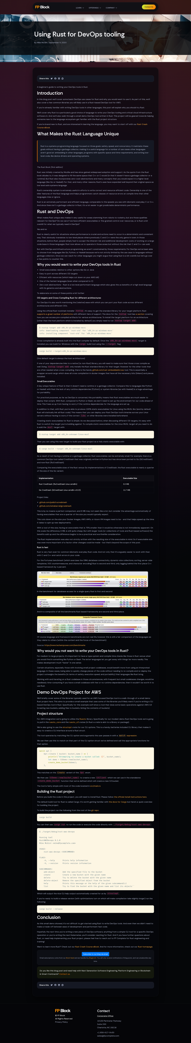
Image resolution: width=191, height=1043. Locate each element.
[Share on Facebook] (55, 78)
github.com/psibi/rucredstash (53, 502)
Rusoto (83, 719)
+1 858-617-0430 (105, 1032)
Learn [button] (79, 8)
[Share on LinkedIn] (59, 78)
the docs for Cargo (118, 802)
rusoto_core (55, 722)
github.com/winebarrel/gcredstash (55, 506)
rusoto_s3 (74, 722)
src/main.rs (95, 786)
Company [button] (110, 8)
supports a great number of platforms (55, 314)
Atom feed (70, 958)
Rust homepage (145, 946)
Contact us (64, 974)
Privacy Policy (61, 1022)
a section (140, 314)
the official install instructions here (130, 797)
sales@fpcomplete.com (108, 1035)
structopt (67, 727)
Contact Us (149, 7)
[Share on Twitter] (52, 78)
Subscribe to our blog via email (95, 954)
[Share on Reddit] (63, 78)
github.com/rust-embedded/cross (108, 370)
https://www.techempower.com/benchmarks (64, 645)
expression (128, 735)
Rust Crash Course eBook (87, 946)
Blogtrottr (92, 958)
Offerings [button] (94, 8)
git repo (95, 810)
